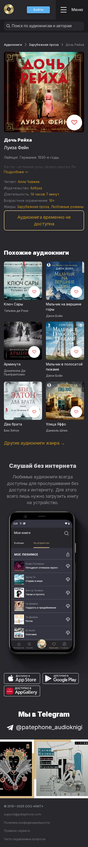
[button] (38, 9)
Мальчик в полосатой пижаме (64, 366)
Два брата (13, 424)
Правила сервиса (17, 831)
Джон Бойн (54, 316)
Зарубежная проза (44, 45)
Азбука (36, 188)
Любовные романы (67, 207)
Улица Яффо (56, 424)
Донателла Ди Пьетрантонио (14, 372)
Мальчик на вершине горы (63, 306)
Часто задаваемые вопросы (24, 839)
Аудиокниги (13, 45)
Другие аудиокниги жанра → (34, 443)
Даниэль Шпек (56, 430)
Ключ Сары (13, 304)
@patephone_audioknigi (49, 727)
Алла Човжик (29, 182)
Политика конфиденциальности (27, 822)
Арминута (12, 364)
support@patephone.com (22, 814)
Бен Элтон (11, 430)
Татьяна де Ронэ (16, 311)
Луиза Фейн (16, 147)
